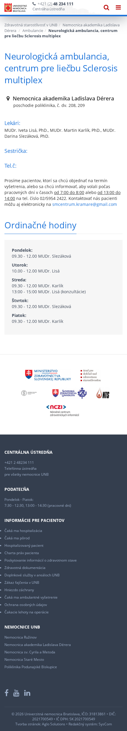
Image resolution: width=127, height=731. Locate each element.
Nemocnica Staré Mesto (24, 659)
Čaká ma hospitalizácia (23, 530)
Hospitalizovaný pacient (23, 545)
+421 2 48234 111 (19, 462)
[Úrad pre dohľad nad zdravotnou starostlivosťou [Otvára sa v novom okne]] (91, 374)
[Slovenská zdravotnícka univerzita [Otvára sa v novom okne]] (69, 392)
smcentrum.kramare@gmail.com (84, 204)
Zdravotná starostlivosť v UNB (30, 25)
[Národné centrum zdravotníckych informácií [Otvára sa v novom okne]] (62, 410)
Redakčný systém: (83, 724)
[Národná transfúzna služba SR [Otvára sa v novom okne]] (103, 392)
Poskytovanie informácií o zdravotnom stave (40, 560)
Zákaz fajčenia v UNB (21, 582)
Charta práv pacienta (21, 552)
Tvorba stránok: (28, 724)
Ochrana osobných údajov (25, 604)
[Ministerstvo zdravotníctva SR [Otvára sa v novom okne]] (48, 374)
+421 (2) (55, 4)
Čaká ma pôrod (17, 538)
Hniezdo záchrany (19, 589)
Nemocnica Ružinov (20, 637)
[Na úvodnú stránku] (15, 7)
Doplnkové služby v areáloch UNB (32, 575)
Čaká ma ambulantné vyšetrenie (31, 597)
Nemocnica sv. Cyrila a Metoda (29, 652)
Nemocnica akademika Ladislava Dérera (37, 644)
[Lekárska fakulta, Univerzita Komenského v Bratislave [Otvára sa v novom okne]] (29, 392)
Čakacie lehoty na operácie (26, 612)
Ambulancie (32, 30)
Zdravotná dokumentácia (24, 567)
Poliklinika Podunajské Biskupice (30, 666)
